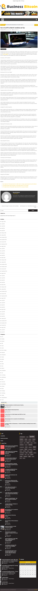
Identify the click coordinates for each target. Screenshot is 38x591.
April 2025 (3, 255)
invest (26, 447)
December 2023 (4, 291)
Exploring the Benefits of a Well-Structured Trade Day (14, 405)
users (20, 458)
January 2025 (4, 262)
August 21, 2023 (8, 460)
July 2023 (3, 300)
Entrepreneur (4, 354)
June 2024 (3, 277)
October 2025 (4, 241)
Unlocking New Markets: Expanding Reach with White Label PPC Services (11, 464)
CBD (2, 343)
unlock (33, 456)
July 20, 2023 (8, 471)
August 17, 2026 (8, 547)
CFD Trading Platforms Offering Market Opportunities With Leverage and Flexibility (15, 186)
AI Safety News (5, 582)
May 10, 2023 (8, 483)
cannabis (30, 439)
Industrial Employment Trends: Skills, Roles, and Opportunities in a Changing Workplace (11, 539)
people (34, 449)
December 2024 (4, 264)
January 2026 (4, 235)
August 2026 (4, 221)
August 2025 (4, 246)
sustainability (21, 454)
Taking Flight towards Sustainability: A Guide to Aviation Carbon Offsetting (11, 493)
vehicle (24, 458)
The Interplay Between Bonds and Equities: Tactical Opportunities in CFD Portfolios (15, 185)
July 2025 (3, 248)
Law (2, 372)
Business (3, 341)
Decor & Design (4, 350)
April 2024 (3, 282)
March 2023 (3, 309)
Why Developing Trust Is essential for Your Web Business (15, 418)
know (34, 447)
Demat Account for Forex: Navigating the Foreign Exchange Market (11, 446)
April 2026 (3, 230)
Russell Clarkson (16, 29)
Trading (3, 395)
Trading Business (3, 49)
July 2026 (3, 223)
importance (21, 444)
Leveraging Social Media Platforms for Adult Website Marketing (11, 470)
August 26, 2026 (5, 562)
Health (3, 363)
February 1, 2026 (5, 583)
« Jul (20, 579)
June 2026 (3, 226)
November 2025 (4, 239)
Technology (3, 393)
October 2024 (4, 268)
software (3, 386)
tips (28, 454)
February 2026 (4, 232)
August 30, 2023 (8, 448)
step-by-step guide (22, 452)
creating (34, 439)
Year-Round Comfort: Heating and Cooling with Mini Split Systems (11, 459)
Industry (3, 368)
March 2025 (3, 257)
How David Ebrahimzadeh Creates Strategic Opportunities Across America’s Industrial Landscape (10, 551)
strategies (30, 452)
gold (2, 361)
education (3, 352)
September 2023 (4, 295)
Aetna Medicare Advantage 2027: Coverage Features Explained (10, 546)
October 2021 (4, 325)
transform (25, 456)
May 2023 (3, 304)
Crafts (3, 345)
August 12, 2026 (5, 574)
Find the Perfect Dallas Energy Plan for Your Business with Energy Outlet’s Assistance (11, 481)
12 (25, 570)
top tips (32, 454)
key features (30, 447)
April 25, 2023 (8, 489)
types (29, 456)
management (21, 449)
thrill (25, 454)
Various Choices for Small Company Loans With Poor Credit (15, 414)
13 (27, 570)
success (35, 452)
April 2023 (3, 307)
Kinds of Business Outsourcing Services (12, 409)
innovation (30, 444)
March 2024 (3, 284)
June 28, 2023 (8, 477)
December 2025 (4, 237)
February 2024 (4, 286)
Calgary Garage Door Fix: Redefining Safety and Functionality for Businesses (11, 452)
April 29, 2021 (8, 415)
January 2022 (4, 318)
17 (20, 572)
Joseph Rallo (2, 435)
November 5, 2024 (8, 29)
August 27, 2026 (8, 406)
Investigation (4, 370)
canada (26, 439)
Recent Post (4, 402)
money (26, 449)
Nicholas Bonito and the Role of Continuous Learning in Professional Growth (11, 533)
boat (2, 336)
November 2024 (4, 266)
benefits (32, 437)
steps (26, 452)
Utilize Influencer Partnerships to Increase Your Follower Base (10, 488)
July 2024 (3, 275)
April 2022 (3, 316)
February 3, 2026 (5, 578)
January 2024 (4, 289)
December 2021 (4, 320)
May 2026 (3, 228)
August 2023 (4, 298)
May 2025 (3, 253)
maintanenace (4, 377)
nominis (1, 440)
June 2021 (3, 329)
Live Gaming (3, 375)
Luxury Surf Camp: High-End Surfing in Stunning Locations (15, 24)
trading (21, 456)
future (28, 442)
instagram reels (22, 447)
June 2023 (3, 302)
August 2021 (4, 327)
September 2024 (4, 271)
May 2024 (3, 280)
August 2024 (4, 273)
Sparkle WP (35, 589)
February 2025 (4, 259)
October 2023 (4, 293)
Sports (3, 388)
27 (27, 574)
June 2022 (3, 311)
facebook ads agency (4, 438)
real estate (3, 381)
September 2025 (4, 244)
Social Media (4, 384)
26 (25, 574)
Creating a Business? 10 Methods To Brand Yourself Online (11, 504)
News (2, 379)
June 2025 (3, 250)
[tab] (3, 402)
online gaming (30, 449)
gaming (3, 359)
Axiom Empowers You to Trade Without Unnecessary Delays (28, 207)
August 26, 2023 (8, 454)
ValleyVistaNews (5, 577)
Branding (3, 338)
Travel (2, 399)
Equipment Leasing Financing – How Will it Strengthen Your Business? (11, 499)
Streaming (3, 390)
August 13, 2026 (8, 554)
